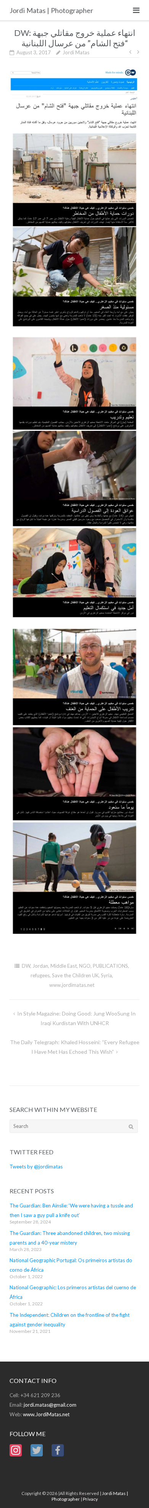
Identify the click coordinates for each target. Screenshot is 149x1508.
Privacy (90, 1499)
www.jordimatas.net (71, 985)
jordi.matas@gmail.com (50, 1405)
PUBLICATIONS (110, 966)
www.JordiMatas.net (46, 1414)
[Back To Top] (130, 1489)
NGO (85, 966)
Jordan (40, 966)
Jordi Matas (76, 52)
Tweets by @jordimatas (36, 1167)
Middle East (63, 966)
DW (26, 966)
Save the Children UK (75, 975)
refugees (40, 975)
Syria (106, 975)
